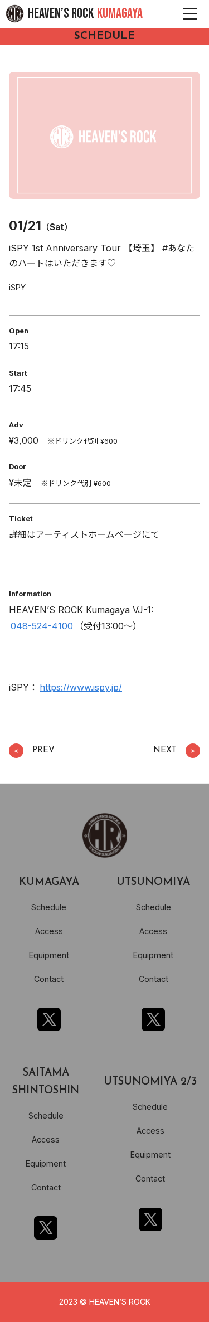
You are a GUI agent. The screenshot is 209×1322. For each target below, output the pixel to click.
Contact (49, 979)
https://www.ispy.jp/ (81, 687)
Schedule (48, 907)
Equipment (49, 955)
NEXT (174, 750)
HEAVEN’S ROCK (85, 13)
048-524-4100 (42, 625)
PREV (34, 750)
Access (49, 931)
